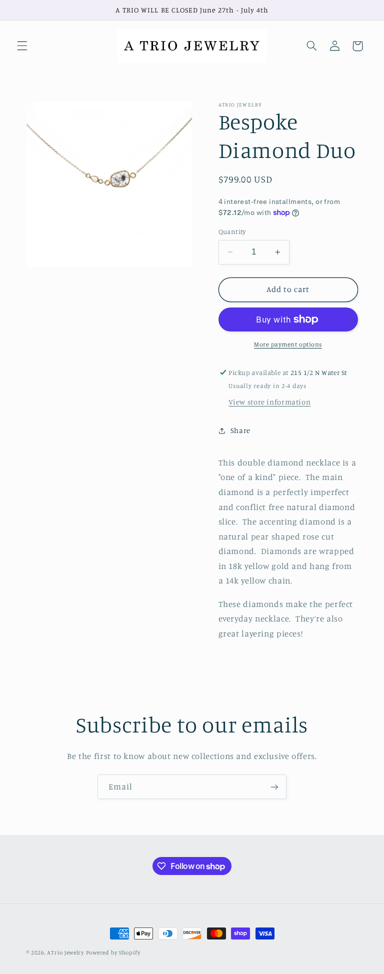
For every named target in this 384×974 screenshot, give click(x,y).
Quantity (232, 232)
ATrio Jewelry (65, 952)
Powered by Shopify (113, 952)
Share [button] (240, 430)
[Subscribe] (274, 786)
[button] (22, 46)
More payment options (288, 344)
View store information (269, 402)
